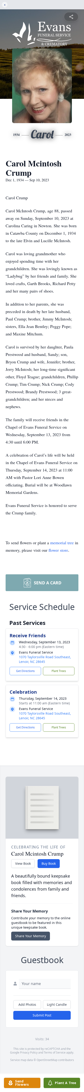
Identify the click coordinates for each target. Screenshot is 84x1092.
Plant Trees (59, 671)
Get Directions (25, 671)
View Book (23, 863)
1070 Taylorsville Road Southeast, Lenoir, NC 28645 (45, 659)
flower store (58, 550)
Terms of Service (55, 1052)
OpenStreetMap (47, 1060)
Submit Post (42, 1015)
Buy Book (49, 863)
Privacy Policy (29, 1052)
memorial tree (62, 542)
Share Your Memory (30, 936)
